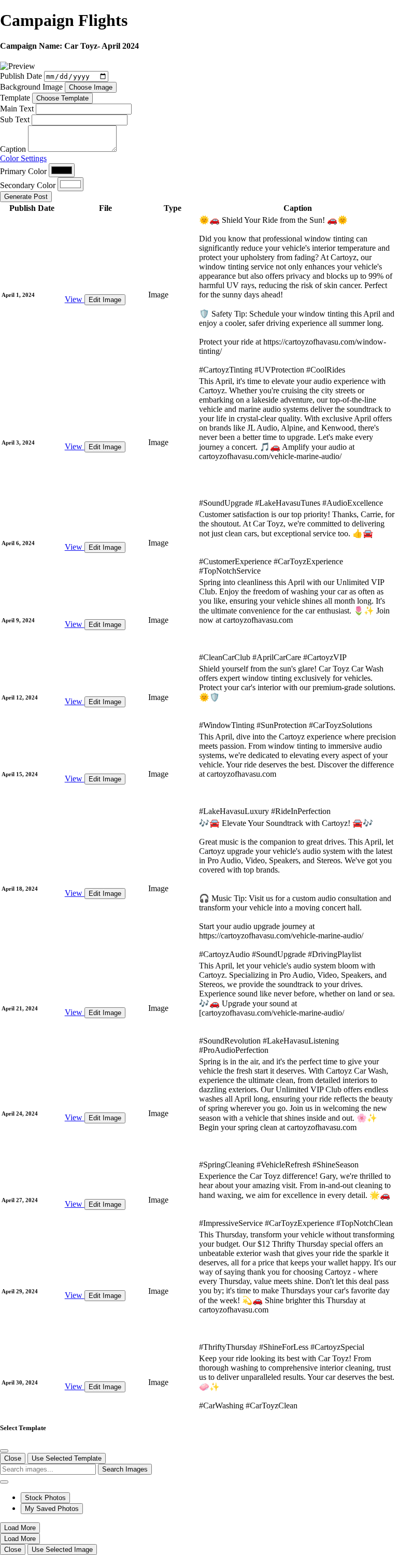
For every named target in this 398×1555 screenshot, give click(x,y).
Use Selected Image (62, 1549)
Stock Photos (45, 1498)
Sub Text (15, 119)
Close (12, 1458)
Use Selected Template (67, 1458)
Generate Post (26, 197)
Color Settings (23, 158)
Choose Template (62, 98)
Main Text (17, 108)
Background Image (31, 86)
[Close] (4, 1450)
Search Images (125, 1469)
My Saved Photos (52, 1509)
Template (15, 97)
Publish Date (21, 76)
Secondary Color (27, 185)
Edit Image (105, 300)
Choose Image (90, 87)
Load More (20, 1528)
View (74, 299)
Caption (13, 149)
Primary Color (23, 171)
